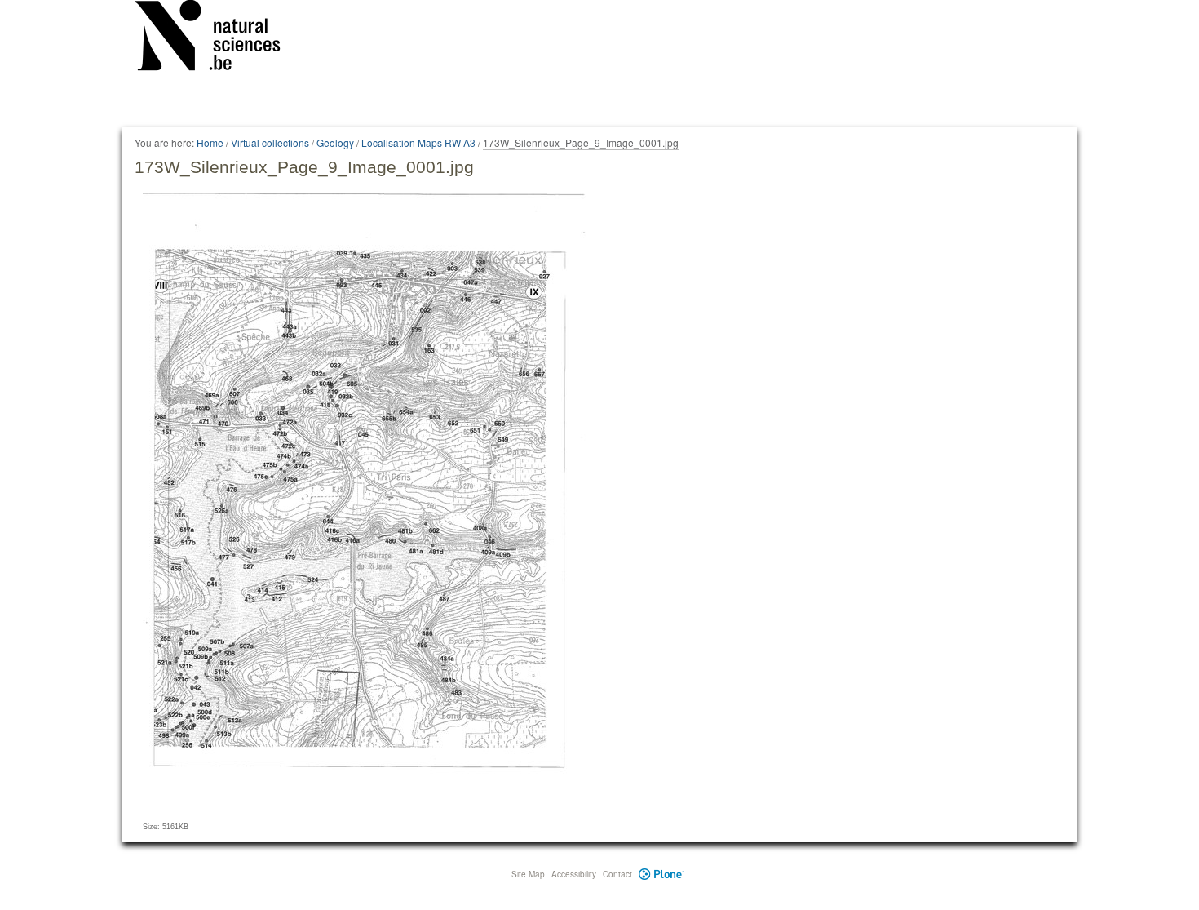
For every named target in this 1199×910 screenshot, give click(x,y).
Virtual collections (270, 142)
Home (210, 142)
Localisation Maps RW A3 (418, 142)
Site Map (528, 874)
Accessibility (573, 874)
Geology (335, 142)
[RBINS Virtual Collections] (218, 38)
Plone (661, 874)
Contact (617, 874)
